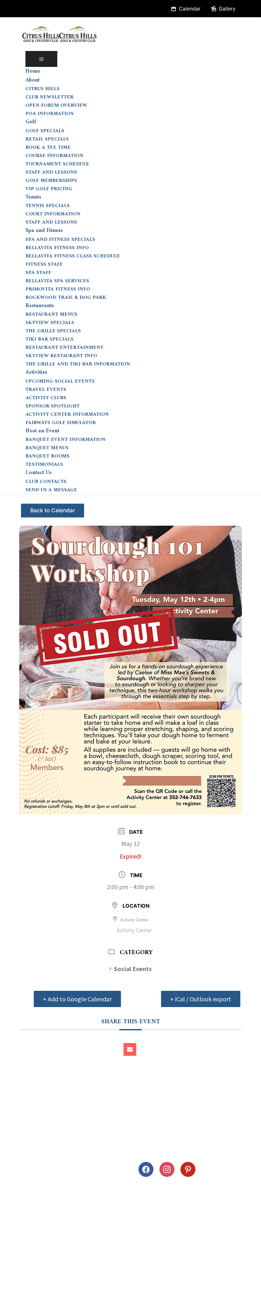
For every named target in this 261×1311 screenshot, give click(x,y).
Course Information (54, 155)
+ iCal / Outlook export (200, 999)
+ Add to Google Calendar (77, 999)
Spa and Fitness (44, 230)
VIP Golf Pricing (48, 188)
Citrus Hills (42, 88)
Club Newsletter (49, 97)
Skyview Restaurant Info (61, 355)
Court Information (53, 214)
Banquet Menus (46, 447)
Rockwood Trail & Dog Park (65, 297)
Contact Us (38, 473)
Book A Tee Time (48, 147)
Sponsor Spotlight (52, 406)
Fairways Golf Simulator (60, 422)
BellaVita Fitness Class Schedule (72, 256)
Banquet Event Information (65, 439)
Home (32, 71)
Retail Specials (47, 139)
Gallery (227, 8)
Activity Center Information (67, 414)
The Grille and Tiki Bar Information (77, 364)
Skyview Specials (49, 322)
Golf (30, 122)
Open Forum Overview (56, 105)
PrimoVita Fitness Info (57, 289)
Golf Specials (44, 130)
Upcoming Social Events (60, 381)
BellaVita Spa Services (57, 281)
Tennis (33, 197)
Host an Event (42, 431)
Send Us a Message (51, 490)
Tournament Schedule (57, 164)
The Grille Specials (53, 331)
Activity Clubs (45, 397)
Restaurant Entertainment (64, 347)
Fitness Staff (44, 264)
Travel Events (45, 389)
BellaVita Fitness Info (57, 247)
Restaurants (39, 306)
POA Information (49, 113)
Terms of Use (69, 1302)
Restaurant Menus (51, 314)
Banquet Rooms (47, 456)
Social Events (133, 969)
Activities (36, 372)
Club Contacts (46, 481)
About (32, 80)
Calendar (190, 8)
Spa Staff (38, 272)
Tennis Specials (47, 205)
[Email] (129, 1049)
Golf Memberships (51, 180)
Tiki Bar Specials (49, 339)
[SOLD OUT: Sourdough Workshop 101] (130, 664)
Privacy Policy (25, 1302)
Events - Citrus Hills (53, 508)
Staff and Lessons (51, 172)
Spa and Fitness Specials (60, 239)
